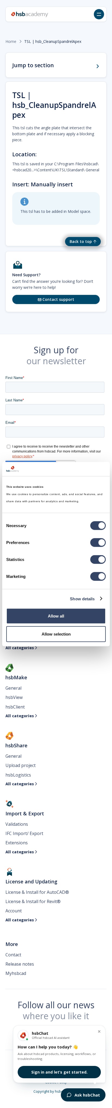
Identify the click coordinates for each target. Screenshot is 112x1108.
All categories (21, 648)
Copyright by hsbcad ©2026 (56, 1091)
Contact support (56, 299)
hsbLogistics (18, 774)
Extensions (16, 842)
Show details (82, 598)
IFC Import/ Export (24, 833)
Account (13, 910)
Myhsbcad (15, 973)
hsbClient (15, 706)
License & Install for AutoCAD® (37, 892)
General (13, 688)
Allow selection (56, 633)
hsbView (14, 697)
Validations (16, 824)
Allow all (56, 616)
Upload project (20, 765)
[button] (99, 14)
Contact (13, 954)
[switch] (98, 542)
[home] (29, 14)
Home (10, 41)
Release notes (19, 964)
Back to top (81, 241)
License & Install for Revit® (33, 901)
